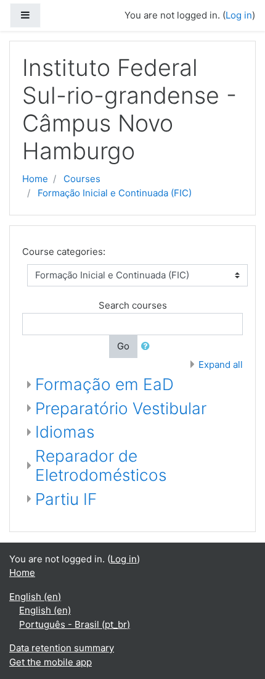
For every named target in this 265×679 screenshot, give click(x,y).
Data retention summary (61, 648)
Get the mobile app (50, 662)
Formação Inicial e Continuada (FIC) (115, 193)
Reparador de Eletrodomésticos (100, 465)
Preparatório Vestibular (120, 408)
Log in (239, 15)
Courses (81, 179)
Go (123, 346)
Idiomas (64, 431)
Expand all (220, 364)
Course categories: (63, 251)
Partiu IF (66, 499)
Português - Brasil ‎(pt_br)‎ (74, 624)
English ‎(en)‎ (35, 596)
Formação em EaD (104, 384)
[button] (148, 346)
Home (35, 179)
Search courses (133, 305)
